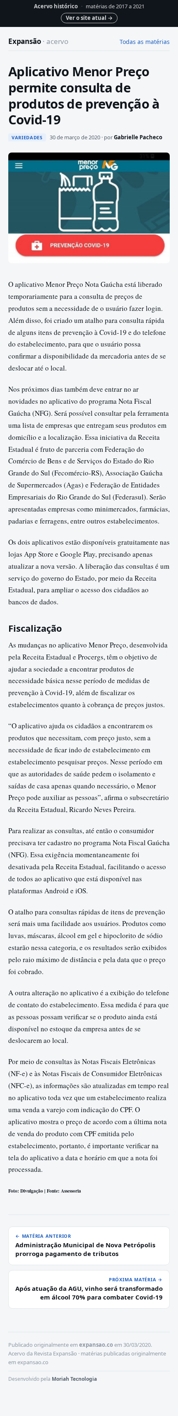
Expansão (38, 41)
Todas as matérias (145, 42)
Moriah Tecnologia (74, 1378)
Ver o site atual (89, 18)
